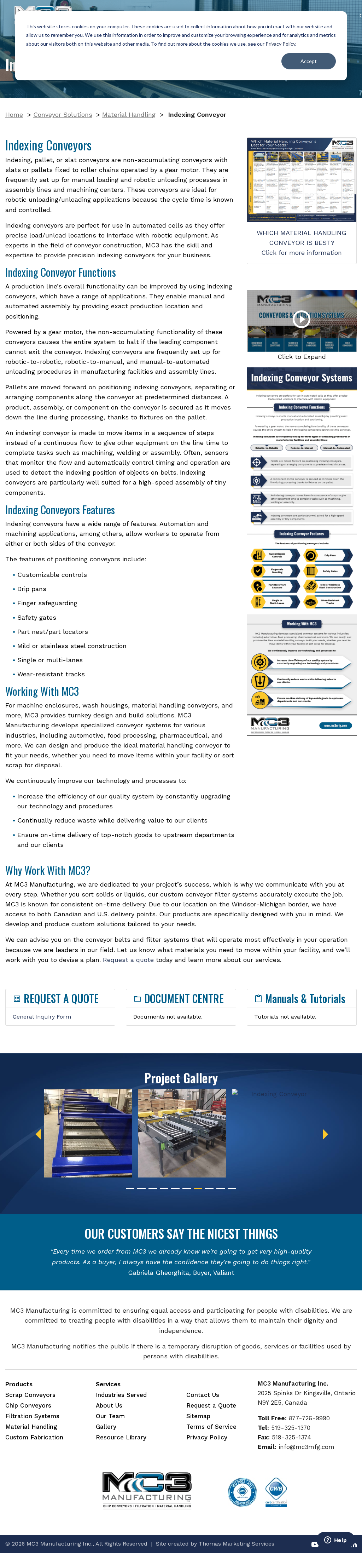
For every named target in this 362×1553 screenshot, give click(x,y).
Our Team (110, 1416)
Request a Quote (211, 1405)
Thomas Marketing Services (236, 1543)
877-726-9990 (309, 1418)
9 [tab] (220, 1188)
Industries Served (121, 1394)
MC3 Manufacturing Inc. (60, 1543)
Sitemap (198, 1416)
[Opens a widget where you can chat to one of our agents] (335, 1540)
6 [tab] (186, 1188)
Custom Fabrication (34, 1437)
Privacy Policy (280, 44)
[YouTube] (315, 1543)
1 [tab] (130, 1188)
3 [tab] (152, 1188)
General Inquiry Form (42, 1016)
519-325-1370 (290, 1427)
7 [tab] (198, 1188)
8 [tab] (209, 1188)
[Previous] (38, 1134)
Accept (308, 61)
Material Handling (129, 114)
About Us (109, 1405)
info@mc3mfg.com (306, 1446)
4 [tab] (164, 1188)
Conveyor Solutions (62, 114)
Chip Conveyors (28, 1405)
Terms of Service (211, 1426)
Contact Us (202, 1394)
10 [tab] (232, 1188)
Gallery (106, 1426)
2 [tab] (141, 1188)
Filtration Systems (32, 1416)
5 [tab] (175, 1188)
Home (14, 114)
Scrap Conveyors (30, 1394)
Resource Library (121, 1437)
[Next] (325, 1134)
